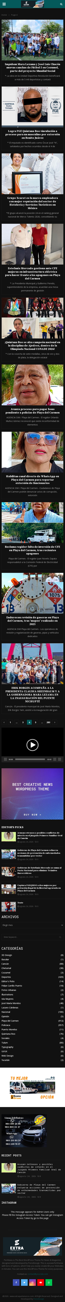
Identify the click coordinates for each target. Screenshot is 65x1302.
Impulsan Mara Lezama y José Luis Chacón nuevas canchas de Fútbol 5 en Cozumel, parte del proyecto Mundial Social (32, 68)
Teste (20, 902)
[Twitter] (24, 1282)
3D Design (7, 955)
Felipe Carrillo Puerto (12, 985)
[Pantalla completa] (59, 759)
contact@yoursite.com (38, 1274)
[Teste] (9, 906)
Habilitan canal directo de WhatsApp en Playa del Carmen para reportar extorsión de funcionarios (32, 480)
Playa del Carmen (10, 1020)
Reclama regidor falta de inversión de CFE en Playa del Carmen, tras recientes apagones (32, 550)
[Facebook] (16, 1282)
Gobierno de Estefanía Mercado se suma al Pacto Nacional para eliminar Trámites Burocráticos (39, 871)
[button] (32, 745)
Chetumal (6, 968)
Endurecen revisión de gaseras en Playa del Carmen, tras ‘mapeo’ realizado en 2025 (32, 621)
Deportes (6, 977)
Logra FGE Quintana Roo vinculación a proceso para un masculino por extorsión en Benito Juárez (32, 134)
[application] (32, 745)
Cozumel (6, 972)
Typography (7, 1047)
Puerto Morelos (9, 1029)
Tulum (5, 1042)
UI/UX (4, 1051)
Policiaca (6, 1025)
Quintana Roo (8, 1033)
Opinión (5, 1016)
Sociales (6, 1038)
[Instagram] (32, 1282)
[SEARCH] (60, 937)
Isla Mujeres (7, 998)
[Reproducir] (5, 759)
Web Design (7, 1055)
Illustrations (7, 994)
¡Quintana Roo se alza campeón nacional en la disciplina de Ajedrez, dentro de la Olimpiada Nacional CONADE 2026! (32, 346)
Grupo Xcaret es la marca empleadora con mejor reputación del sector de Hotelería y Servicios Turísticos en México (32, 203)
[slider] (30, 759)
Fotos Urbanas (9, 990)
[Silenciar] (54, 759)
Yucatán (6, 1060)
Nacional (6, 1011)
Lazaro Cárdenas (10, 1007)
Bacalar (5, 959)
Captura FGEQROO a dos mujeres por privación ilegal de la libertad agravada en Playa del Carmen (39, 888)
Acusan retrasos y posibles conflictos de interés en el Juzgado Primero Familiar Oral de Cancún (39, 836)
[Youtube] (40, 1282)
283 (48, 722)
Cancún (5, 963)
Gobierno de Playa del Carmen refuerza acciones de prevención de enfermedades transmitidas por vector (38, 853)
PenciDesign (39, 1299)
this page (44, 1218)
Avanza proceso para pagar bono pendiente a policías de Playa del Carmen (32, 410)
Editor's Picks (8, 981)
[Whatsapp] (49, 1282)
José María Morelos (11, 1003)
